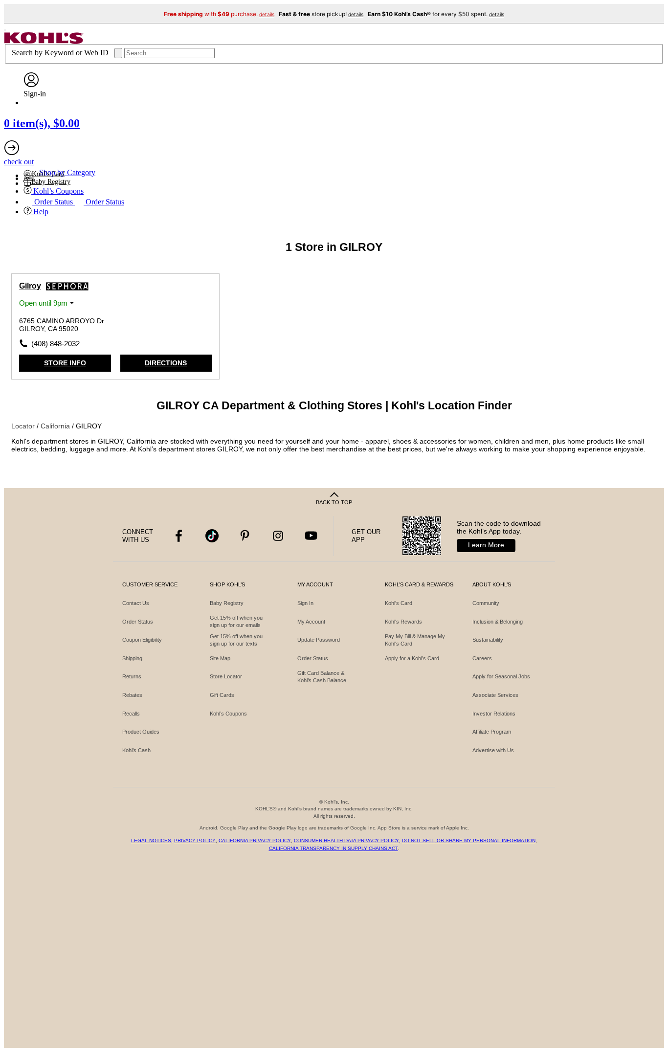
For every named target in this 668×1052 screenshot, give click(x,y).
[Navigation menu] (5, 30)
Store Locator (226, 676)
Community (485, 603)
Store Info (65, 363)
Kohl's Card (398, 603)
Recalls (131, 713)
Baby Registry (227, 603)
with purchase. (219, 14)
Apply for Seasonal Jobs (501, 676)
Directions (166, 363)
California (56, 426)
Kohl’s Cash (136, 750)
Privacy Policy (195, 840)
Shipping (132, 658)
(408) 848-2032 (55, 343)
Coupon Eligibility (142, 640)
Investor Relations (493, 713)
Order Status (137, 622)
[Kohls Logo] (44, 41)
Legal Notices (151, 840)
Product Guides (140, 732)
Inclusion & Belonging (497, 622)
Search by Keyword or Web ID (61, 52)
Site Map (220, 658)
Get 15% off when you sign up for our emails (236, 621)
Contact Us (135, 603)
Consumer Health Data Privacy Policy (346, 840)
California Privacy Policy (255, 840)
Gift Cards (222, 695)
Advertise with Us (493, 750)
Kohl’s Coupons (228, 713)
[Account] (31, 85)
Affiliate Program (491, 732)
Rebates (132, 695)
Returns (131, 676)
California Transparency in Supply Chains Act (333, 848)
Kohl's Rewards (403, 622)
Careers (482, 658)
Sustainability (487, 640)
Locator (24, 426)
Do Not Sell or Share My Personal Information (468, 840)
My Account (311, 622)
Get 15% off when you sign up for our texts (236, 640)
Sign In (305, 603)
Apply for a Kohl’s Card (412, 658)
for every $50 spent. (436, 14)
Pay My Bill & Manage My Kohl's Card (415, 640)
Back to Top (334, 502)
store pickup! (321, 14)
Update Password (318, 640)
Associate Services (495, 695)
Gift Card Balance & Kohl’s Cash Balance (321, 676)
